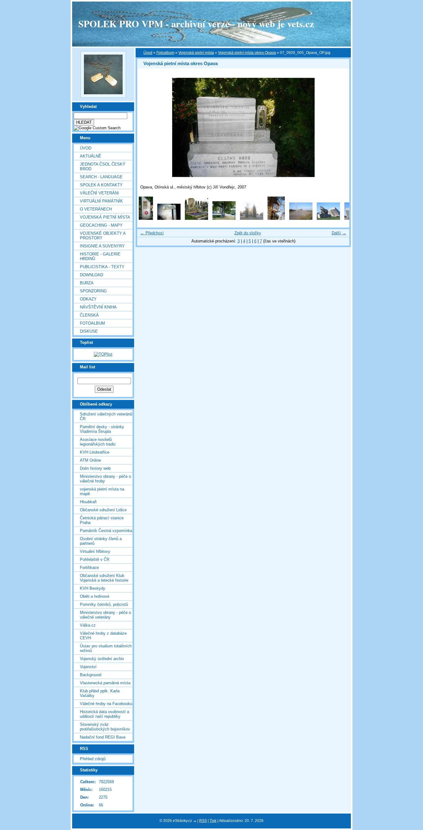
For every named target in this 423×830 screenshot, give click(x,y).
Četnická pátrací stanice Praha (102, 520)
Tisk (213, 821)
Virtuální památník (101, 201)
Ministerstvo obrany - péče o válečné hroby (105, 478)
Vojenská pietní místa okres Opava (247, 53)
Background (90, 674)
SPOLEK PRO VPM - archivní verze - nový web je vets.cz (196, 23)
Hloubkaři (88, 501)
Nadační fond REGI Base (102, 737)
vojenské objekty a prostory (102, 235)
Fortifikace (89, 567)
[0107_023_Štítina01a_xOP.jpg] (146, 218)
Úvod (85, 148)
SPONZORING (93, 291)
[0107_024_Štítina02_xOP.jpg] (169, 218)
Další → (339, 233)
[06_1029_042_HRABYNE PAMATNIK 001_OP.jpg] (300, 218)
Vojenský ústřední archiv (102, 658)
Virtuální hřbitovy (95, 551)
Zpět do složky (247, 233)
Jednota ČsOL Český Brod (102, 166)
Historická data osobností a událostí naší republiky (104, 714)
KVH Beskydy (92, 588)
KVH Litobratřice (94, 452)
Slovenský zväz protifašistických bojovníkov (105, 726)
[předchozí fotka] (147, 127)
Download (91, 275)
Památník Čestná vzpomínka (106, 530)
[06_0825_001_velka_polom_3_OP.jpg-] (224, 218)
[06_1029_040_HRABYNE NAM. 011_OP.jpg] (251, 218)
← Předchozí (152, 233)
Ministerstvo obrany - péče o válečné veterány (105, 614)
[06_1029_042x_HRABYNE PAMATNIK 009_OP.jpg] (328, 218)
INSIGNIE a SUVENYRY (102, 246)
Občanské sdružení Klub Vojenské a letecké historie (104, 578)
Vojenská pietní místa (196, 53)
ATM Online (90, 460)
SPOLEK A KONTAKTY (101, 185)
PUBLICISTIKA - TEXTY (102, 266)
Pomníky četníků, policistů (104, 604)
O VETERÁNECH (96, 209)
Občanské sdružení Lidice (103, 510)
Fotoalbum (92, 323)
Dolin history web (95, 468)
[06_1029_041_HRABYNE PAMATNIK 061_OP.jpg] (276, 218)
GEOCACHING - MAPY (101, 225)
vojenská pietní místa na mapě (102, 491)
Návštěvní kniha (98, 307)
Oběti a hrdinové (94, 596)
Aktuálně (90, 156)
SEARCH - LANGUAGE (101, 177)
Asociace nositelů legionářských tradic (98, 441)
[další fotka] (339, 127)
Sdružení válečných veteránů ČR (106, 416)
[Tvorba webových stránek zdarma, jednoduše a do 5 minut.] (195, 821)
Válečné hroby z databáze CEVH (103, 635)
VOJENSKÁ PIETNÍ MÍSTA (105, 217)
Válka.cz (88, 625)
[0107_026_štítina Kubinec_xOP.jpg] (196, 218)
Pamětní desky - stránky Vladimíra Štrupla (102, 429)
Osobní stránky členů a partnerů (101, 541)
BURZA (87, 283)
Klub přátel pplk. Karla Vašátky (100, 693)
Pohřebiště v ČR (94, 559)
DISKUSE (89, 331)
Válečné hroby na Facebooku (106, 703)
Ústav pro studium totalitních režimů (106, 648)
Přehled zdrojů (93, 759)
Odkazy (88, 299)
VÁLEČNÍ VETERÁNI (99, 193)
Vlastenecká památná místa (105, 683)
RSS (203, 821)
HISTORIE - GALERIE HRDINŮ (100, 256)
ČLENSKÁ (89, 315)
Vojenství (88, 666)
